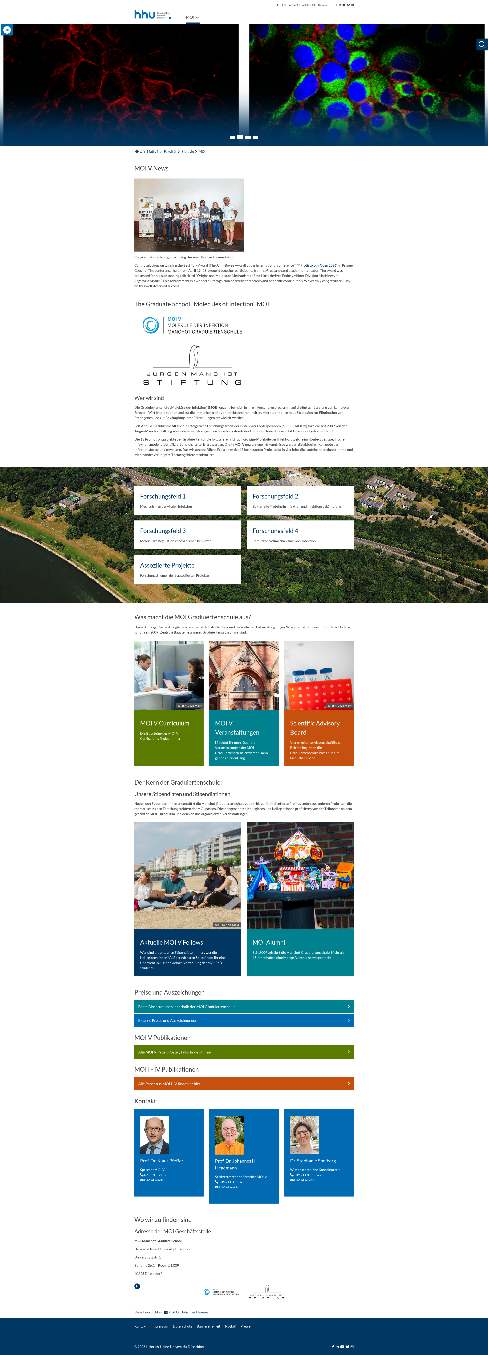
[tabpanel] (244, 85)
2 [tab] (240, 137)
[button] (482, 44)
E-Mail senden (154, 1180)
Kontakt (140, 1326)
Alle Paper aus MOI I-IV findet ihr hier (169, 1083)
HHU (138, 151)
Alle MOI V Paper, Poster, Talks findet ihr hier (175, 1052)
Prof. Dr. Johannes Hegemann (190, 1312)
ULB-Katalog (319, 4)
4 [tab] (255, 137)
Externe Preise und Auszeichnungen (167, 1020)
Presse (245, 1326)
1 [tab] (232, 137)
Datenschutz (182, 1326)
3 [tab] (248, 137)
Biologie (187, 151)
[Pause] (137, 1285)
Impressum (159, 1326)
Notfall (230, 1326)
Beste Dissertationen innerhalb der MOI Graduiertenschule (186, 1006)
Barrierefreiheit (208, 1326)
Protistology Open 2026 (318, 265)
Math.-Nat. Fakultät (162, 151)
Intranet (293, 4)
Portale (305, 4)
